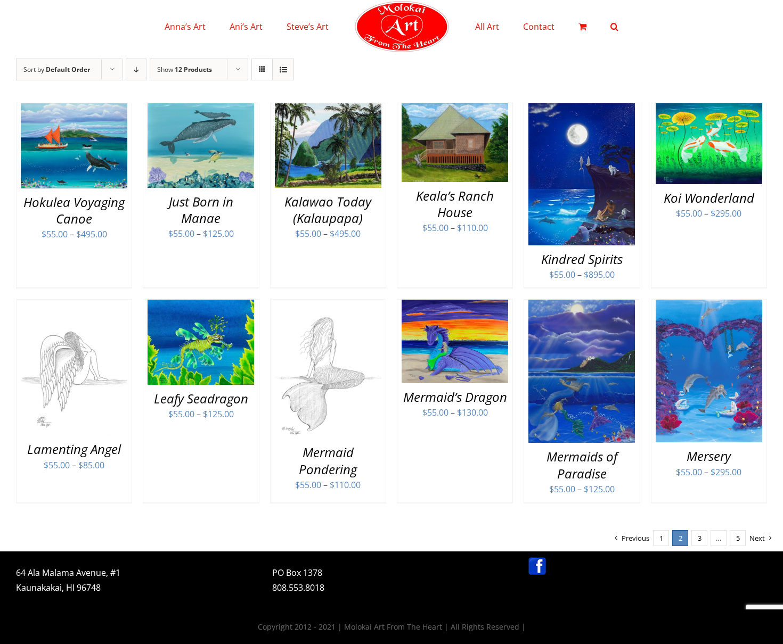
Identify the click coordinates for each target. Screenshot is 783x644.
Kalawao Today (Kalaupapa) (327, 210)
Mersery (709, 456)
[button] (571, 26)
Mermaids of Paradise (582, 465)
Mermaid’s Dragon (455, 397)
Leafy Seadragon (201, 398)
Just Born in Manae (201, 210)
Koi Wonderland (709, 198)
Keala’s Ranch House (455, 204)
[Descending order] (136, 69)
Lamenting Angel (74, 449)
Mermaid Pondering (328, 460)
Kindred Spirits (582, 259)
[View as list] (283, 69)
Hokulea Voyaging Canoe (74, 210)
